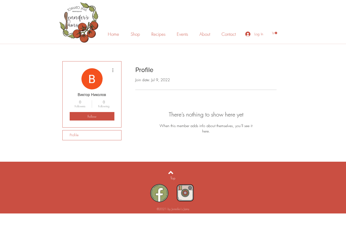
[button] (275, 33)
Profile (74, 135)
